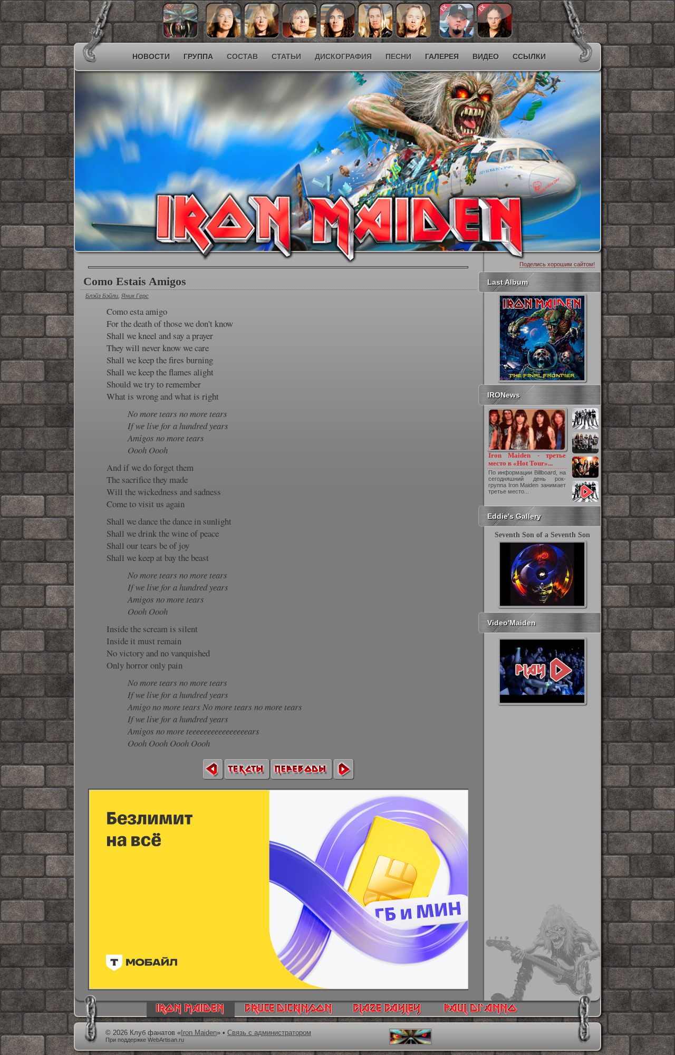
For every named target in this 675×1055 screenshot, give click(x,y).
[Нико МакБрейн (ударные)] (375, 36)
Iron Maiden (199, 1033)
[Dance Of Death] (343, 769)
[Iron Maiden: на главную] (191, 1014)
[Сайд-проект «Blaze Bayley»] (387, 1014)
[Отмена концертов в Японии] (585, 476)
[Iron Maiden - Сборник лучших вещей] (585, 452)
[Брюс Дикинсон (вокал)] (299, 36)
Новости (151, 56)
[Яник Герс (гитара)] (261, 36)
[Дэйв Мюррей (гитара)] (224, 36)
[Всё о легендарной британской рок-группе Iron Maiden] (261, 140)
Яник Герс (135, 296)
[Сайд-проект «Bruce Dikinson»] (288, 1014)
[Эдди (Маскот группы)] (180, 36)
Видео (485, 56)
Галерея (442, 56)
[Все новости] (585, 501)
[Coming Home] (213, 769)
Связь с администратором (269, 1033)
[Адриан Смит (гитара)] (413, 36)
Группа (198, 56)
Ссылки (529, 56)
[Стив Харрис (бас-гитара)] (337, 36)
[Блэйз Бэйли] (495, 36)
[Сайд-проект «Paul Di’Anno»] (480, 1014)
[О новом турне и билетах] (585, 428)
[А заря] (542, 671)
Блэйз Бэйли (101, 296)
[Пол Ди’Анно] (457, 36)
